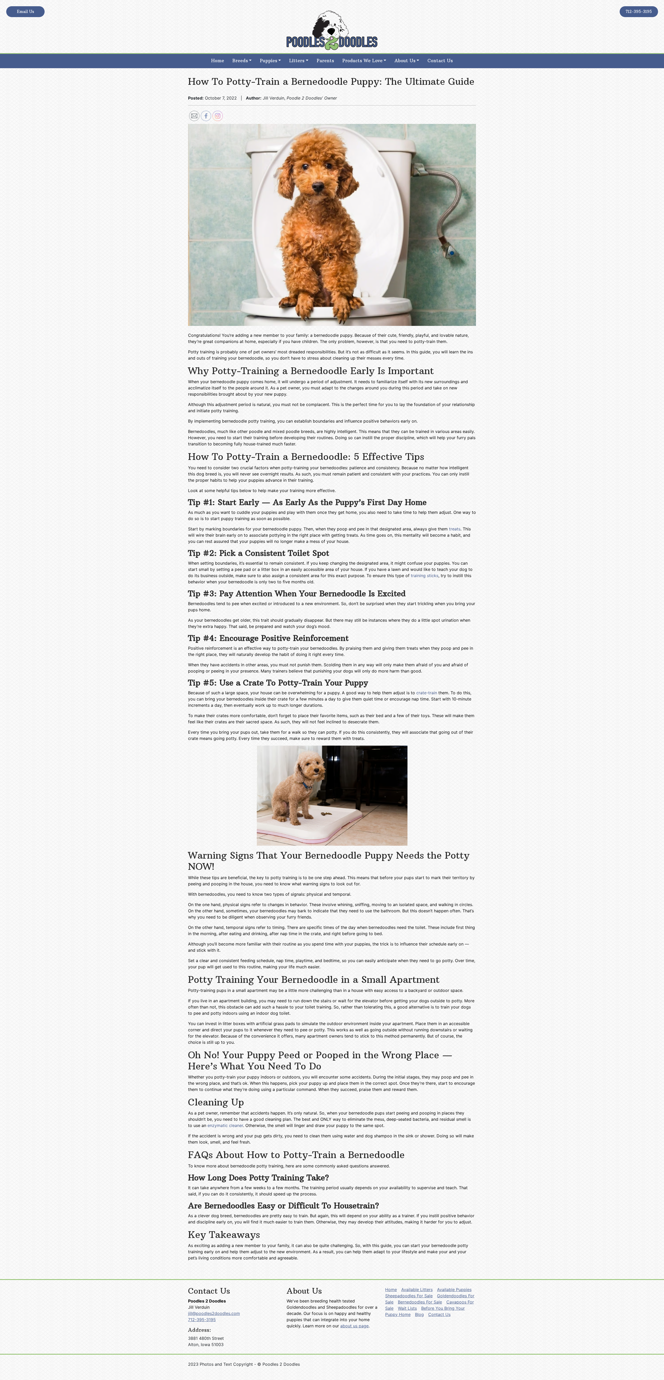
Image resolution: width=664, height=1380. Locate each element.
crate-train (426, 692)
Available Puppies (454, 1289)
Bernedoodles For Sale (420, 1302)
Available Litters (417, 1289)
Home (217, 61)
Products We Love (362, 61)
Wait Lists (407, 1308)
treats (454, 528)
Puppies (268, 61)
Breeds (240, 61)
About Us (405, 61)
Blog (419, 1314)
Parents (325, 61)
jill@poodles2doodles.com (214, 1313)
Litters (297, 61)
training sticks (424, 575)
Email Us (25, 11)
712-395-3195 (639, 11)
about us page (354, 1325)
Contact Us (440, 61)
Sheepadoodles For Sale (409, 1295)
